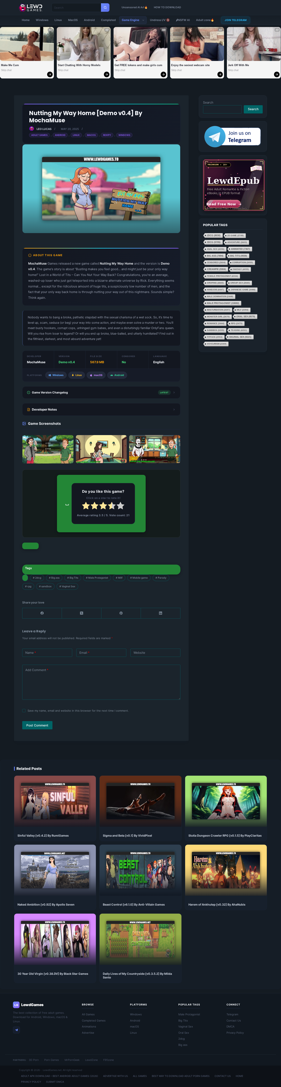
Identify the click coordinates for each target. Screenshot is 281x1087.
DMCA (230, 1026)
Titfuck (214, 337)
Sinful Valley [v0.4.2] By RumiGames (43, 835)
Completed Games (94, 1020)
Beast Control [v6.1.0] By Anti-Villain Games (134, 904)
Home (26, 20)
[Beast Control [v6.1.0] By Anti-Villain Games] (140, 870)
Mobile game (139, 577)
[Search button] (105, 7)
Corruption (242, 262)
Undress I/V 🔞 (160, 20)
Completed (108, 20)
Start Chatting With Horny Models (79, 65)
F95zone (108, 1059)
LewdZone (91, 1059)
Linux (58, 20)
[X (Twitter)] (81, 613)
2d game (235, 235)
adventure (237, 242)
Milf (119, 577)
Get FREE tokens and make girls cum (138, 65)
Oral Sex (245, 316)
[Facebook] (42, 613)
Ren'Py (107, 135)
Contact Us (233, 1020)
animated (240, 249)
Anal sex (215, 249)
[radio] (86, 506)
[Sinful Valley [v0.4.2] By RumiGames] (55, 801)
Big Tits (72, 577)
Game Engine (130, 20)
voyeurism (216, 344)
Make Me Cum (10, 65)
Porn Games (51, 1059)
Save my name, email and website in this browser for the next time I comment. (78, 710)
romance (215, 323)
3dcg (214, 242)
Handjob (215, 289)
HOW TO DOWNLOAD (167, 7)
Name (30, 653)
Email (84, 653)
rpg (28, 586)
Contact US (223, 1076)
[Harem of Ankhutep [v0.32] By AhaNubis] (226, 870)
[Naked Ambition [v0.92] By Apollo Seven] (55, 870)
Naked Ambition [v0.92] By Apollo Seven (45, 904)
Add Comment (36, 670)
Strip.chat (6, 70)
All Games (88, 1014)
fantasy (241, 269)
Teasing (239, 330)
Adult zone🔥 (205, 20)
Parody (161, 577)
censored (216, 262)
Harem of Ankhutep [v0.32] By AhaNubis (216, 904)
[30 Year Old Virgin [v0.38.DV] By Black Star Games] (55, 939)
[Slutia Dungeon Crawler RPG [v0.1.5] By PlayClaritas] (226, 801)
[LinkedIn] (160, 613)
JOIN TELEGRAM (235, 20)
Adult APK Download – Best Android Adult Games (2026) (59, 1076)
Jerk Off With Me (238, 65)
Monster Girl (218, 316)
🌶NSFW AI (183, 20)
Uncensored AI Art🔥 (135, 7)
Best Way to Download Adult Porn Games (181, 1076)
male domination (220, 296)
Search (208, 102)
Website (139, 653)
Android (89, 20)
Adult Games (39, 135)
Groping (215, 283)
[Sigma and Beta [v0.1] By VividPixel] (140, 801)
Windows (42, 20)
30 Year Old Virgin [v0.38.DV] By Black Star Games (52, 973)
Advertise (88, 1032)
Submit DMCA (55, 1081)
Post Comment (37, 725)
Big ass (54, 577)
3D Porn (34, 1059)
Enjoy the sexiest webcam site (190, 65)
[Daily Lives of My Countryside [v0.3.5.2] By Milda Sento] (140, 939)
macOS (134, 1026)
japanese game (243, 289)
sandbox (45, 586)
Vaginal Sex (67, 586)
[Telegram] (16, 1029)
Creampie (216, 269)
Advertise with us (115, 1076)
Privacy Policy (235, 1032)
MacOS (73, 20)
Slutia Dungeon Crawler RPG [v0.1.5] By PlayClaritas (225, 835)
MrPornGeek (72, 1059)
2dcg (37, 577)
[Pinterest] (121, 613)
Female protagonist (222, 276)
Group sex (240, 283)
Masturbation (218, 310)
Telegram (232, 1014)
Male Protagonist (97, 577)
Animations (89, 1026)
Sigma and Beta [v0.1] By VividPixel (127, 835)
